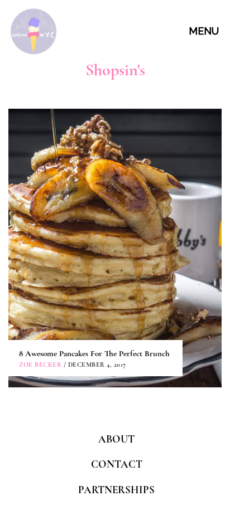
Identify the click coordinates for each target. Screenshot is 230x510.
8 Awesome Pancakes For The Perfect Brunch (94, 353)
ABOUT (116, 439)
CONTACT (116, 464)
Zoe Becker (40, 364)
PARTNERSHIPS (116, 489)
